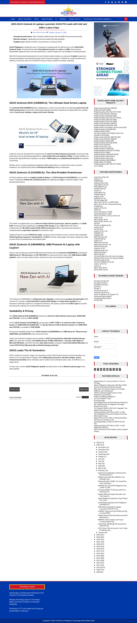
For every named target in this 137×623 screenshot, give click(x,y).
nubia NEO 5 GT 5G (101, 185)
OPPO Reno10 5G (100, 246)
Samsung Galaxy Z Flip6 (103, 214)
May (100, 463)
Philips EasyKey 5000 (102, 131)
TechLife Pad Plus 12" (102, 292)
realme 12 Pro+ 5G (100, 231)
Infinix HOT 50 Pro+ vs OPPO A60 (106, 202)
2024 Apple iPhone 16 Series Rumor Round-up (111, 402)
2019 (98, 546)
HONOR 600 (98, 181)
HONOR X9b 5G (100, 239)
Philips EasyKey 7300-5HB (103, 149)
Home (13, 19)
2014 (98, 558)
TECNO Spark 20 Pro (101, 260)
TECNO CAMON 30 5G (102, 225)
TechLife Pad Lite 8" (101, 291)
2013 (98, 560)
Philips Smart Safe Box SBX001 (105, 139)
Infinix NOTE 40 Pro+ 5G (103, 221)
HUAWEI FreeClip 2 (101, 285)
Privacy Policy (74, 19)
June (100, 461)
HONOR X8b (98, 235)
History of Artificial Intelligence (104, 397)
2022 (98, 539)
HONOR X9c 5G (100, 198)
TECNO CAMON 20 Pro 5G (104, 262)
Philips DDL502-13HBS (102, 110)
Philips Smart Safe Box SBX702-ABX (107, 137)
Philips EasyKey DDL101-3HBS (105, 121)
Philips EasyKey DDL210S (103, 158)
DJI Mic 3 (97, 288)
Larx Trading (98, 166)
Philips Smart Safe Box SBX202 (105, 123)
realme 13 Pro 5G (100, 208)
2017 (98, 551)
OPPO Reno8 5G (100, 252)
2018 (98, 549)
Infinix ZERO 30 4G (101, 270)
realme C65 (98, 218)
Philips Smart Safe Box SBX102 (105, 114)
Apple (36, 19)
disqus (78, 397)
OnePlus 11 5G (99, 248)
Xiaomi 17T (98, 179)
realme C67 (98, 241)
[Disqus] (49, 426)
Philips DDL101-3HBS (102, 152)
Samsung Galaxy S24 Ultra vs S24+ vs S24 (109, 412)
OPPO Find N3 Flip (101, 243)
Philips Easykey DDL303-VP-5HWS (107, 150)
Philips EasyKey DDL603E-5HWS (106, 154)
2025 (98, 445)
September (102, 454)
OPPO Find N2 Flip (101, 427)
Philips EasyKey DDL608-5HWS (105, 143)
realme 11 (97, 266)
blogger (85, 397)
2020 (98, 544)
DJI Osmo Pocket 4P (101, 281)
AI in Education (99, 400)
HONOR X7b (98, 233)
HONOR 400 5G (100, 194)
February (101, 470)
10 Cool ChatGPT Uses (102, 398)
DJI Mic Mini (98, 300)
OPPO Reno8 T (99, 254)
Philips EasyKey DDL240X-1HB (105, 125)
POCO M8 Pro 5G (100, 187)
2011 (98, 565)
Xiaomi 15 (97, 191)
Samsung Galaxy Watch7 (103, 296)
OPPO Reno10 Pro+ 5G (102, 245)
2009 (98, 570)
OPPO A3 (97, 210)
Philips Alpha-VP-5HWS (102, 162)
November (102, 449)
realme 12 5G (99, 227)
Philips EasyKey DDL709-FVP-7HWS (107, 164)
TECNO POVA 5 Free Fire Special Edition (109, 258)
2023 (98, 537)
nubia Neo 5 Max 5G (101, 177)
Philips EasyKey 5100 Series (104, 156)
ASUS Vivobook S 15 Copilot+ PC (106, 294)
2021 (98, 542)
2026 (98, 442)
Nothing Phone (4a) (101, 183)
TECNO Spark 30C (101, 200)
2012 (98, 563)
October (101, 452)
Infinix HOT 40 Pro (100, 268)
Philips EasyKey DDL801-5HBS (105, 116)
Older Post (84, 389)
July (100, 459)
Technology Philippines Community (97, 19)
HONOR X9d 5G (100, 189)
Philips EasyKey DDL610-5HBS (105, 120)
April (100, 466)
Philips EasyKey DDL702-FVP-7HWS (107, 112)
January (101, 532)
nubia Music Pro (100, 192)
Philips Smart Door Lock (102, 147)
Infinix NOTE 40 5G (101, 219)
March (100, 468)
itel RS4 (97, 223)
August (101, 456)
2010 (98, 567)
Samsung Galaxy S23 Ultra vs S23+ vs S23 (109, 425)
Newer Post (14, 389)
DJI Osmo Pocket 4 (101, 283)
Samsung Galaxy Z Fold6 (103, 212)
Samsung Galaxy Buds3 (102, 298)
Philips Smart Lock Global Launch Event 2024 (110, 127)
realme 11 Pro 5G (100, 264)
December (102, 447)
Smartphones (47, 19)
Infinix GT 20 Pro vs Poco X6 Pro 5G (107, 216)
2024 (98, 535)
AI (56, 19)
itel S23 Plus (98, 229)
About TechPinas (24, 19)
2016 (98, 553)
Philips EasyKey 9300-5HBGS (105, 160)
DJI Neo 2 (97, 287)
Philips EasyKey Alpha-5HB (104, 141)
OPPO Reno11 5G (100, 237)
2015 (98, 556)
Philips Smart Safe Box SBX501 (105, 108)
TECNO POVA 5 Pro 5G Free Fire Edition (108, 256)
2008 (98, 572)
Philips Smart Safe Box (102, 145)
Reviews (63, 19)
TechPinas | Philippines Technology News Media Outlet (75, 620)
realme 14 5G (99, 196)
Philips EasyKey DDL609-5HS (105, 129)
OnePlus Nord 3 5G (101, 250)
